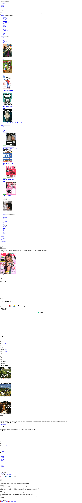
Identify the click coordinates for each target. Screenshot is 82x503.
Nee (5, 290)
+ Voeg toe (4, 92)
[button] (1, 335)
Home (0, 252)
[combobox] (3, 11)
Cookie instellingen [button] (2, 478)
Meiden (6, 252)
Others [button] (0, 498)
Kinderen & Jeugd (3, 252)
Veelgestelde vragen (3, 3)
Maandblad (6, 292)
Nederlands (6, 343)
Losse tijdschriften (3, 238)
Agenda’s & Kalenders (3, 241)
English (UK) (6, 501)
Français (12, 501)
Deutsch (10, 501)
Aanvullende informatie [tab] (3, 424)
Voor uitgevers (2, 6)
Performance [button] (1, 493)
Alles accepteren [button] (5, 478)
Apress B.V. (6, 294)
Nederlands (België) (3, 501)
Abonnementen (2, 236)
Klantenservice (2, 5)
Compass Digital (9, 474)
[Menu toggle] (0, 14)
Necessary (2, 484)
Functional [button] (1, 491)
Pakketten (2, 237)
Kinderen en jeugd (6, 345)
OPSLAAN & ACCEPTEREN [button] (3, 500)
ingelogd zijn (3, 451)
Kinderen (6, 339)
